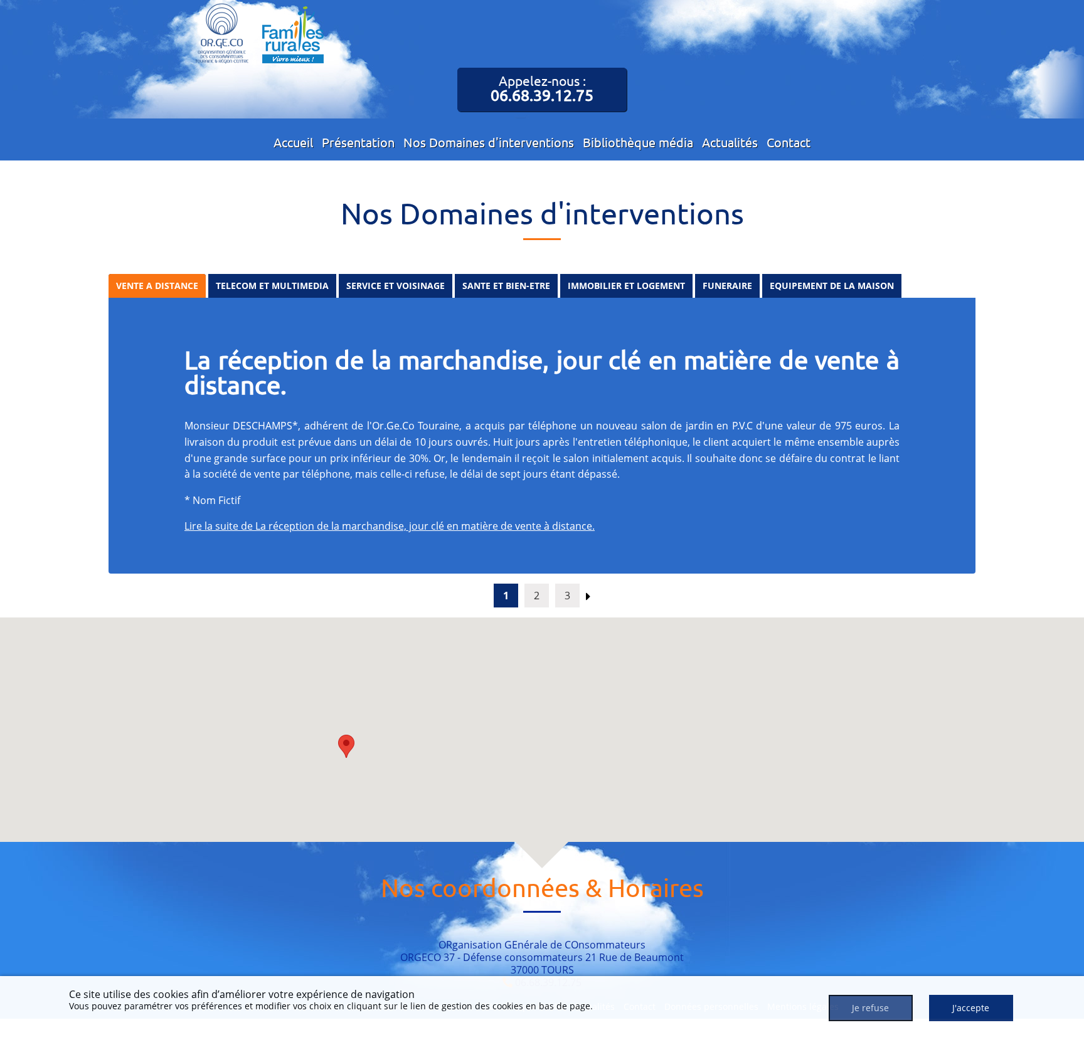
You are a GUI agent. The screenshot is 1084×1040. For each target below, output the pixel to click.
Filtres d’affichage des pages (79, 258)
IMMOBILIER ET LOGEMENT (626, 286)
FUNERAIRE (727, 286)
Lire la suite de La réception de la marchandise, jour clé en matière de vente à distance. (389, 526)
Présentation (358, 142)
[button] (346, 746)
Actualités (730, 142)
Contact (788, 142)
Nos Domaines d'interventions (488, 142)
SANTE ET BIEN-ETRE (506, 286)
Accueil (293, 142)
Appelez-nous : (542, 88)
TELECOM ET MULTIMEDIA (272, 286)
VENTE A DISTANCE (157, 286)
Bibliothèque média (638, 142)
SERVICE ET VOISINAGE (395, 286)
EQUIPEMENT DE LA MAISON (832, 286)
